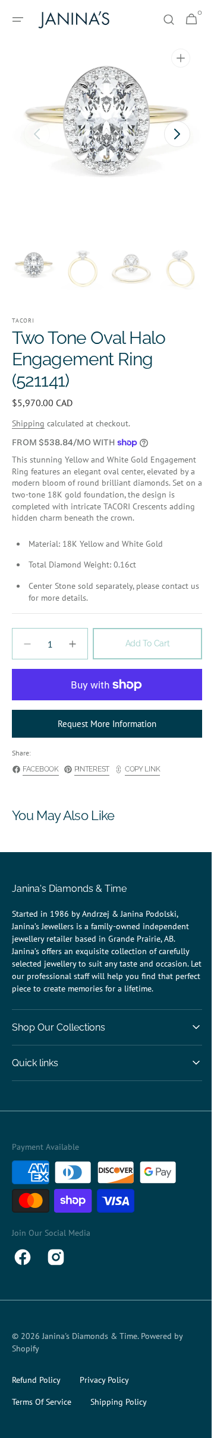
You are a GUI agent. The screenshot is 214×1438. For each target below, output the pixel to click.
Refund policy (36, 1391)
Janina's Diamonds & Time (89, 1348)
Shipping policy (118, 1413)
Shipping (28, 423)
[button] (18, 20)
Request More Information (103, 735)
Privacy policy (104, 1391)
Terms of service (41, 1413)
